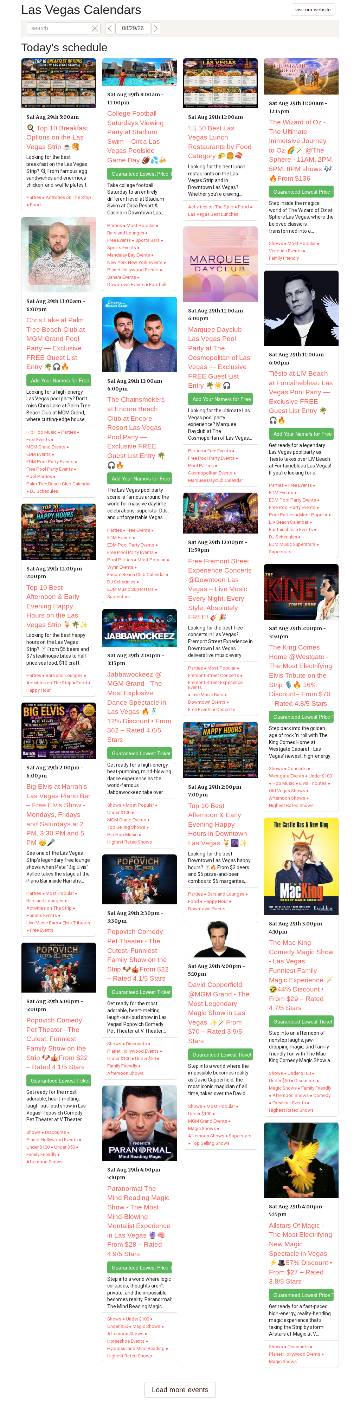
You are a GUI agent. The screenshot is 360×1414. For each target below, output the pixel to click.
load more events (180, 1390)
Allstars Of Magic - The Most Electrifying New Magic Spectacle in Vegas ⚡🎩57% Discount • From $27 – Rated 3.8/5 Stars (300, 1253)
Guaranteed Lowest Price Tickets (142, 173)
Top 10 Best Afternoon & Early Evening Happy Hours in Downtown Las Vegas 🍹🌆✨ (218, 824)
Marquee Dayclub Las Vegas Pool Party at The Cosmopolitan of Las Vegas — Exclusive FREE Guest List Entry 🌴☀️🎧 (219, 357)
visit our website (313, 9)
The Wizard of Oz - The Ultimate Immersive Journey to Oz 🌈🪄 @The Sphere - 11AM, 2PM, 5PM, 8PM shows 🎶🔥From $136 (301, 150)
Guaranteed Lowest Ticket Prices (61, 1080)
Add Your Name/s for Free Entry (61, 380)
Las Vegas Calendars (81, 9)
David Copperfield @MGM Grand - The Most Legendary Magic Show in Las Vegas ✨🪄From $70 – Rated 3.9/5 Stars (219, 1013)
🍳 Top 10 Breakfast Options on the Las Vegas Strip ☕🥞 (57, 137)
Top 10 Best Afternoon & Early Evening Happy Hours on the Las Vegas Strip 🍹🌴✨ (57, 606)
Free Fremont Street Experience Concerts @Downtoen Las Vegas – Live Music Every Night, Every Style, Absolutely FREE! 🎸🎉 (220, 589)
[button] (95, 28)
